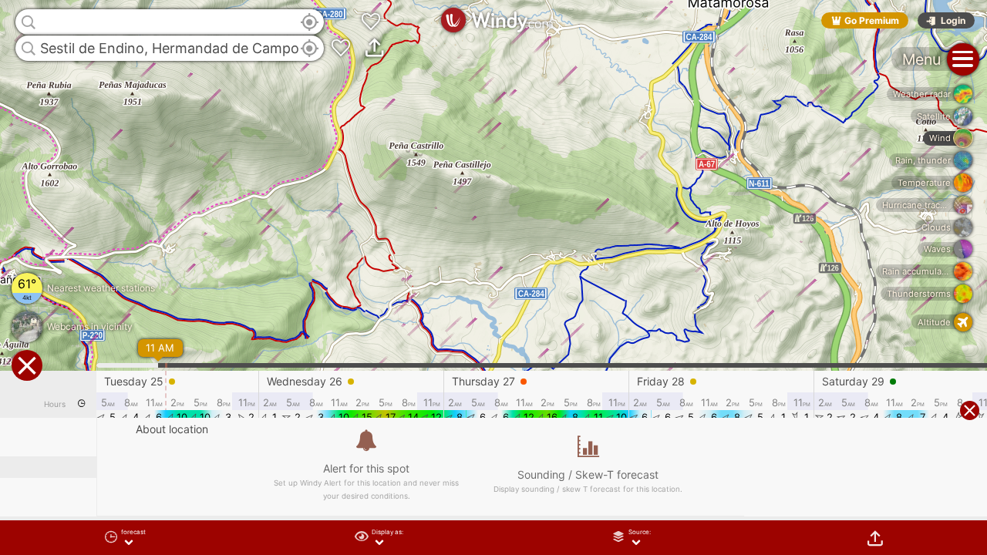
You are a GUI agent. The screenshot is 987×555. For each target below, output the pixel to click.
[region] (493, 277)
